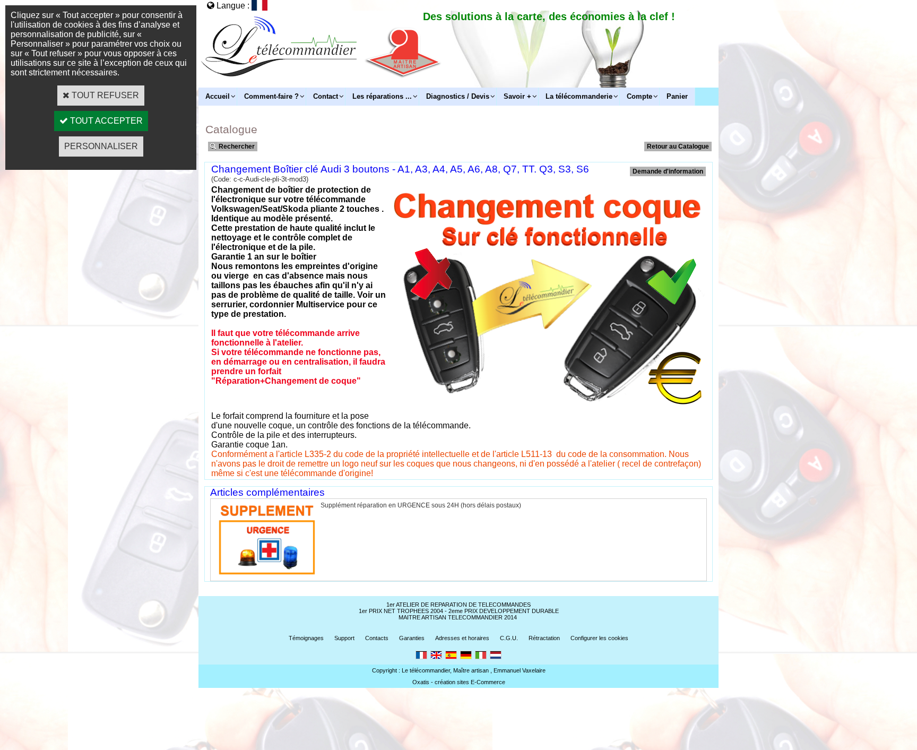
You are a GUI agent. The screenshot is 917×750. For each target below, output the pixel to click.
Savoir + (517, 96)
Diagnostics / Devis (457, 96)
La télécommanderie (579, 96)
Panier (677, 96)
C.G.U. (509, 638)
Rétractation (544, 638)
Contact (325, 96)
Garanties (412, 638)
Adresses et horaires (462, 638)
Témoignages (306, 638)
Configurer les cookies (599, 638)
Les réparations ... (382, 96)
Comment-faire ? (271, 96)
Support (344, 638)
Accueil (217, 96)
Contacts (376, 638)
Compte (639, 96)
